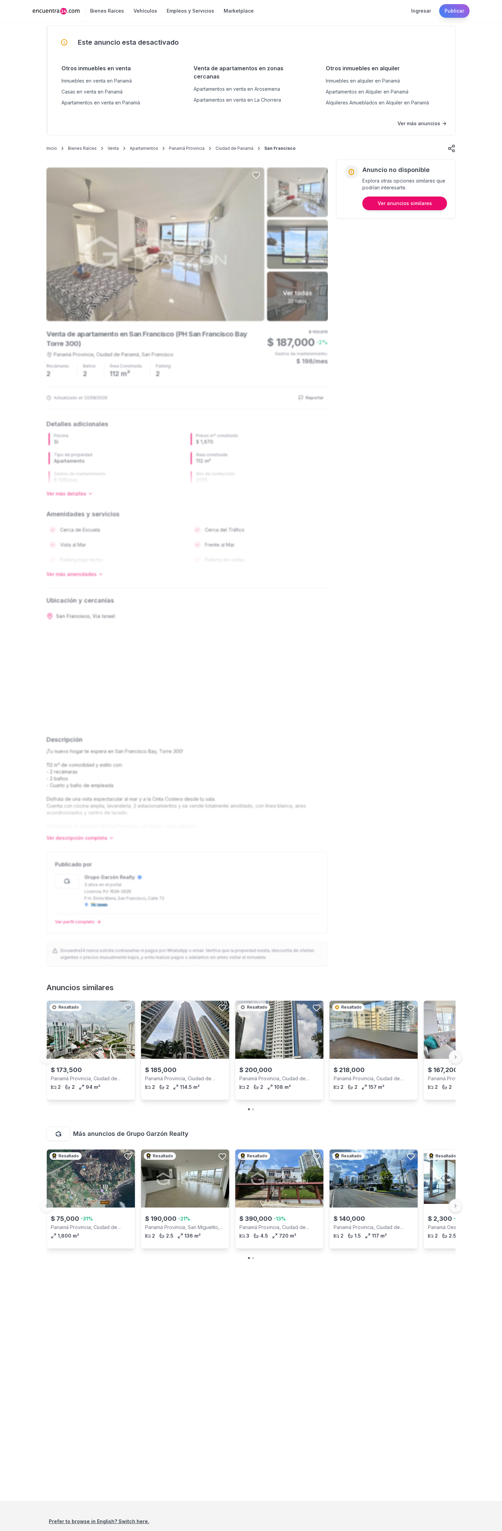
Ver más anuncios (419, 123)
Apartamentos (144, 148)
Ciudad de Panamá (234, 148)
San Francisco (279, 148)
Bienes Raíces (82, 148)
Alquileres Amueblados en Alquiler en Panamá (377, 102)
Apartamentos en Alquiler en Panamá (367, 92)
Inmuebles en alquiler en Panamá (363, 81)
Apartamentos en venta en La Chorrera (237, 100)
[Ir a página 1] (249, 1109)
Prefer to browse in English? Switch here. (99, 1521)
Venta (113, 148)
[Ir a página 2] (253, 1109)
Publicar (454, 11)
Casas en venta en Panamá (92, 92)
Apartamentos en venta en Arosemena (237, 89)
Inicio (51, 148)
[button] (451, 148)
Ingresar (421, 11)
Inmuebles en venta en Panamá (96, 81)
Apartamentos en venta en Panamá (100, 102)
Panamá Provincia (187, 148)
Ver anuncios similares (405, 203)
